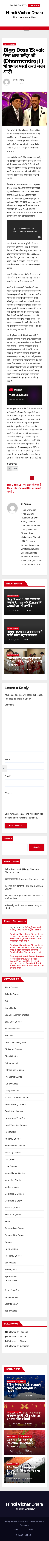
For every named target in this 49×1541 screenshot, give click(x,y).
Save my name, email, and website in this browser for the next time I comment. (24, 816)
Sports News (11, 1276)
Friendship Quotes (13, 1077)
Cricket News (11, 1281)
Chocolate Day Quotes (15, 1042)
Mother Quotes (12, 1187)
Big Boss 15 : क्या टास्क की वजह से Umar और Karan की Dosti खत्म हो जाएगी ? (24, 488)
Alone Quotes (11, 987)
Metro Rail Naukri (13, 1180)
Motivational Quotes (14, 1194)
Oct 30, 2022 (14, 1423)
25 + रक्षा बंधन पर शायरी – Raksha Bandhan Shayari (20, 1443)
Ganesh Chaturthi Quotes (17, 1097)
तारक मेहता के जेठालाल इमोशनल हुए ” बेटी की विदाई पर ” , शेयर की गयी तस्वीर (24, 661)
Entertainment (9, 44)
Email (8, 776)
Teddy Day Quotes (13, 1290)
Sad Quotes (10, 1263)
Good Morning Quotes (15, 1104)
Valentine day (11, 1304)
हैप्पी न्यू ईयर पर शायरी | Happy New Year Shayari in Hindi (26, 928)
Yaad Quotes (11, 1311)
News (7, 1221)
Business (9, 1035)
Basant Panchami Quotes (17, 1015)
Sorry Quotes (11, 1270)
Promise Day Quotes (14, 1228)
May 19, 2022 (14, 1478)
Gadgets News (12, 1091)
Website (8, 793)
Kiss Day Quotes (13, 1152)
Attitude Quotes (12, 994)
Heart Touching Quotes (16, 1125)
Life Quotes (10, 1159)
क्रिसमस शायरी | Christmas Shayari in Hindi (24, 879)
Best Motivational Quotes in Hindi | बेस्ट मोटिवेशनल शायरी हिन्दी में (26, 938)
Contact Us (29, 1529)
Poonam (20, 80)
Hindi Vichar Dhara (24, 12)
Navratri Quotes (12, 1208)
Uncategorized (12, 1297)
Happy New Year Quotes (16, 1118)
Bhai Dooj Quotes (13, 1022)
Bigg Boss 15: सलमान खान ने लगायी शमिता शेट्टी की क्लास (24, 633)
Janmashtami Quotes (15, 1146)
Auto (7, 1001)
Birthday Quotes (12, 1029)
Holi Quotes (10, 1132)
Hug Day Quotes (13, 1139)
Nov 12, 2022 (14, 1396)
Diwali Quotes (11, 1056)
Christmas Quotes (13, 1049)
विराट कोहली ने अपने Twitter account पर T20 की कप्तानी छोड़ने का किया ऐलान (27, 965)
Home (16, 1529)
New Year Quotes (13, 1214)
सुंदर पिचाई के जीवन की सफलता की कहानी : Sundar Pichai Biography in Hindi (26, 950)
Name (8, 759)
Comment (9, 705)
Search (8, 838)
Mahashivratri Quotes (15, 1173)
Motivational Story (13, 1201)
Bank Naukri (10, 1008)
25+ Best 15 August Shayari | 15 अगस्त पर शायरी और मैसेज (23, 1470)
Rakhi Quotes (11, 1249)
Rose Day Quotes (13, 1256)
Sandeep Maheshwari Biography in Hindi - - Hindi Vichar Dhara (26, 935)
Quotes (8, 1242)
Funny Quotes (11, 1084)
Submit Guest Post (23, 1535)
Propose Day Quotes (15, 1235)
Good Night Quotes (14, 1111)
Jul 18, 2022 (14, 1451)
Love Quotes (11, 1166)
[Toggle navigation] (26, 28)
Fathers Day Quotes (14, 1070)
